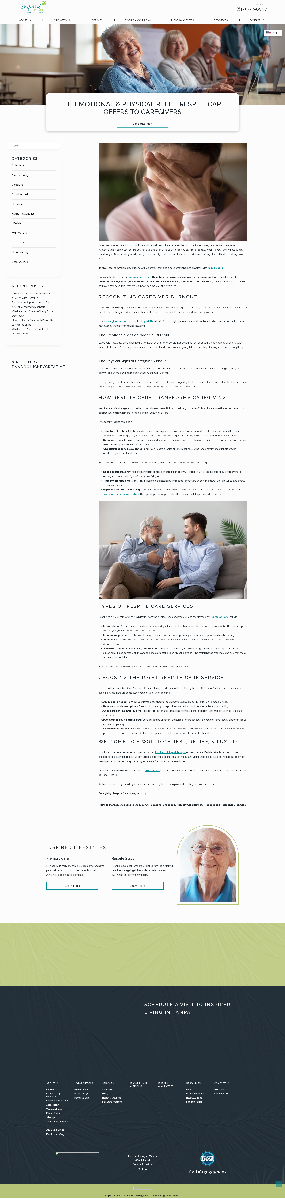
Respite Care (19, 242)
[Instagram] (139, 1169)
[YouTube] (146, 1169)
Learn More (72, 885)
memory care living (139, 277)
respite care (215, 267)
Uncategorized (20, 262)
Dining (105, 1093)
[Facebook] (142, 1169)
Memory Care (19, 233)
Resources (221, 20)
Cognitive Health (21, 194)
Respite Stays (81, 1093)
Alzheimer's (18, 165)
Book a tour (152, 770)
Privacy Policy (53, 1113)
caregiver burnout (117, 321)
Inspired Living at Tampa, (170, 752)
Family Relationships (23, 213)
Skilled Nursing (20, 252)
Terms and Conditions (57, 1121)
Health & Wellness (111, 1098)
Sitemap (50, 1117)
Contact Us (257, 20)
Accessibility (52, 1105)
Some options (220, 617)
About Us (25, 20)
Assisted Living (20, 175)
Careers (50, 1089)
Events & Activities (182, 20)
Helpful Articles (194, 1098)
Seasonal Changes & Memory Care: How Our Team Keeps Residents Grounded (199, 805)
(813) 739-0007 (252, 9)
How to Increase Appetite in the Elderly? (124, 805)
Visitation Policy (54, 1109)
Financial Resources (196, 1093)
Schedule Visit (142, 123)
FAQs (188, 1089)
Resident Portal (194, 1102)
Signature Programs (112, 1102)
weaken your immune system (121, 494)
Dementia (17, 204)
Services (97, 20)
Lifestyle (16, 223)
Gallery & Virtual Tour (57, 1101)
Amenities (107, 1089)
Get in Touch (220, 1089)
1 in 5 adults (146, 321)
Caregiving (17, 184)
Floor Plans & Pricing (138, 20)
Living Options (61, 20)
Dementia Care (82, 1098)
